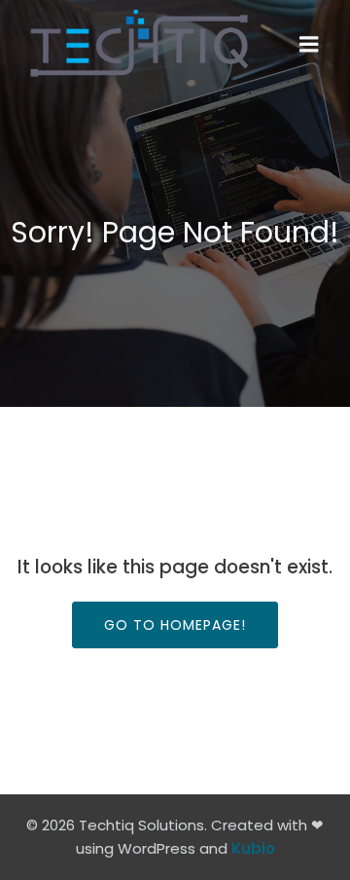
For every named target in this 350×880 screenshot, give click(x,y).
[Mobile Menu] (309, 44)
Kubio (253, 848)
